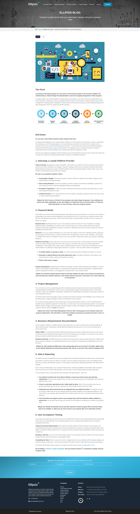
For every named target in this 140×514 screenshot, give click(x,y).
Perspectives (63, 495)
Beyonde (62, 496)
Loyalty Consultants (64, 490)
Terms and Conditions (99, 511)
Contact (107, 4)
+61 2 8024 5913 (34, 498)
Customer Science (47, 4)
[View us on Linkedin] (89, 499)
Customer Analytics (71, 4)
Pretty (72, 511)
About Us (91, 4)
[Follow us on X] (87, 499)
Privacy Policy (108, 511)
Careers (98, 4)
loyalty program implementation (58, 148)
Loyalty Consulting (59, 4)
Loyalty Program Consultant (66, 488)
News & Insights (83, 4)
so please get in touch (88, 445)
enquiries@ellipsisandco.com (37, 501)
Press (61, 500)
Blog (40, 29)
